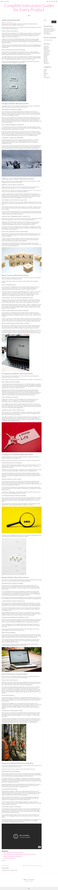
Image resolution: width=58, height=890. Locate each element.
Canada (45, 70)
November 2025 (47, 51)
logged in (8, 870)
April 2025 (45, 60)
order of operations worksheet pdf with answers (13, 852)
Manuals (45, 74)
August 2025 (46, 55)
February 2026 (46, 47)
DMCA (29, 15)
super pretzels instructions (48, 31)
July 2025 (45, 56)
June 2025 (45, 58)
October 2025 (46, 52)
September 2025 (47, 54)
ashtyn (12, 22)
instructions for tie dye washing (49, 29)
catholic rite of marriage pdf (9, 858)
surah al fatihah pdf (47, 33)
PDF (5, 860)
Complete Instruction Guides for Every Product (29, 7)
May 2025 (45, 59)
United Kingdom (47, 77)
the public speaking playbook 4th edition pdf (12, 856)
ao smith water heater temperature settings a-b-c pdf (32, 865)
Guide (45, 71)
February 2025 (46, 63)
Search (45, 20)
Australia (45, 69)
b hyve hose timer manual (48, 28)
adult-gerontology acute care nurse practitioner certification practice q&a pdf (19, 854)
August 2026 (46, 46)
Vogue (29, 881)
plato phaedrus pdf (5, 865)
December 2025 (47, 50)
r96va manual (46, 32)
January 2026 (46, 48)
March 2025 (46, 61)
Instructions (46, 73)
